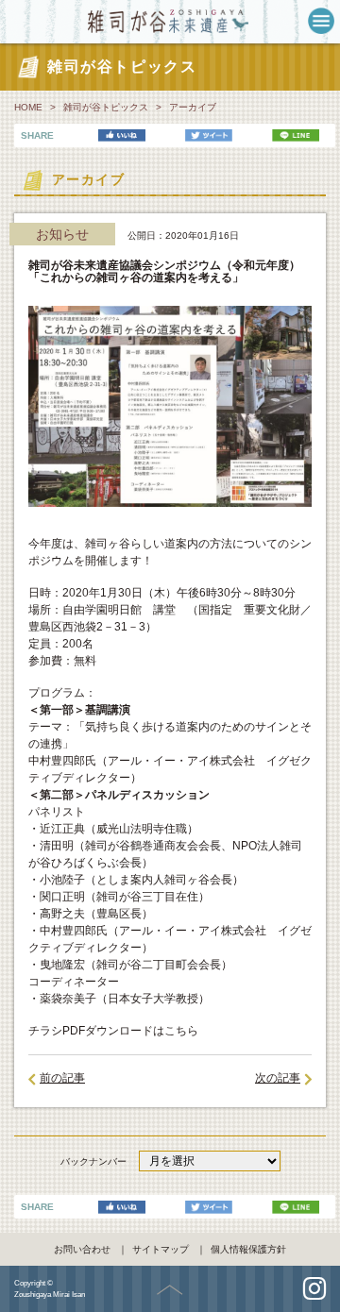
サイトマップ (160, 1249)
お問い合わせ (82, 1249)
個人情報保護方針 (248, 1249)
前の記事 (62, 1078)
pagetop (170, 1290)
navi (321, 21)
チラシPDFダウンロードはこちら (113, 1030)
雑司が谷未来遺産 (170, 21)
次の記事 (277, 1078)
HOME (28, 107)
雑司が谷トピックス (105, 107)
